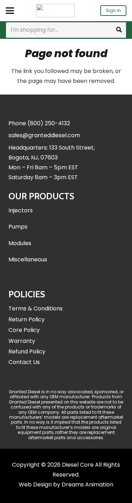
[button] (10, 10)
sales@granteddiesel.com (44, 135)
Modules (19, 243)
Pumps (17, 227)
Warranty (21, 341)
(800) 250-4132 (48, 123)
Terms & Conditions (35, 308)
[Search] (119, 30)
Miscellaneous (27, 259)
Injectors (20, 210)
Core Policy (24, 330)
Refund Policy (26, 351)
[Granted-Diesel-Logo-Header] (55, 10)
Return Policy (26, 319)
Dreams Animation (87, 484)
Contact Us (24, 362)
